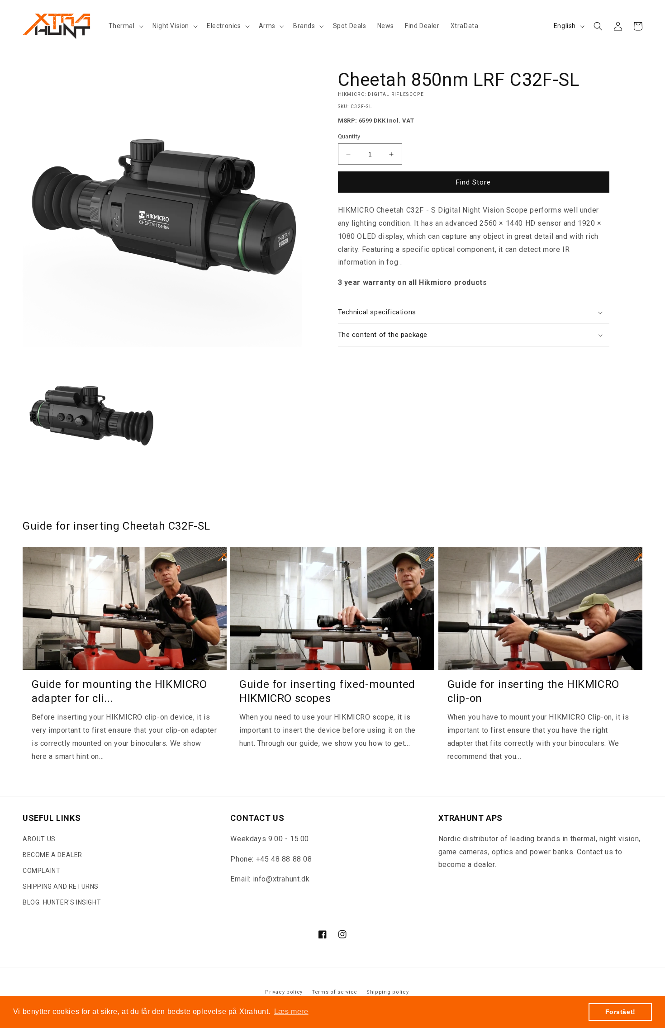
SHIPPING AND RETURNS (61, 886)
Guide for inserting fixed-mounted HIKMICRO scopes (327, 691)
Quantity (349, 136)
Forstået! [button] (620, 1011)
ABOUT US (39, 839)
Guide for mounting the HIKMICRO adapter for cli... (119, 691)
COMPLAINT (41, 870)
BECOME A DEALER (52, 854)
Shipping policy (387, 992)
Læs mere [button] (291, 1011)
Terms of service (334, 992)
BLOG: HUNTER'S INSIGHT (62, 902)
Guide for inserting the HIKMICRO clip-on (533, 691)
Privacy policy (284, 992)
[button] (125, 25)
